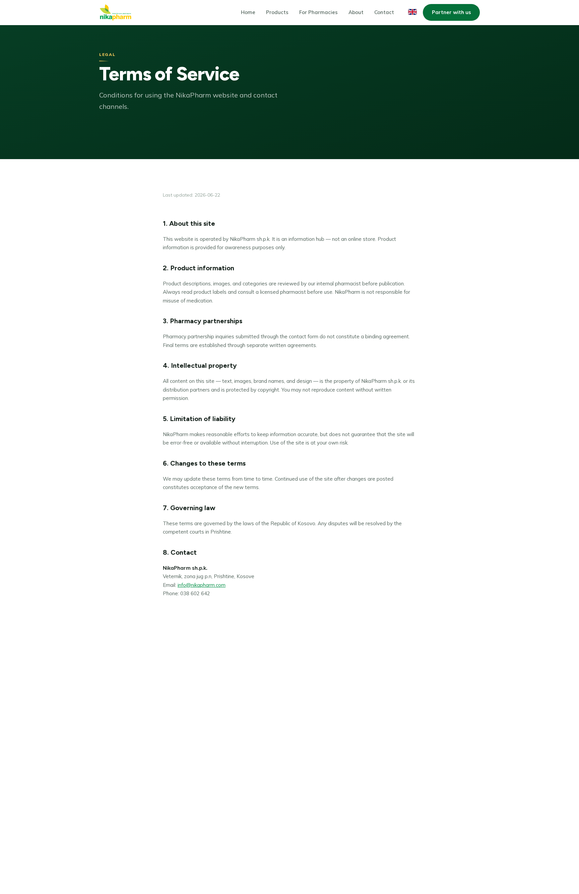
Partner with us (451, 12)
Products (277, 12)
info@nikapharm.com (202, 585)
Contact (384, 12)
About (356, 12)
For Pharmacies (318, 12)
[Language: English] (412, 12)
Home (248, 12)
